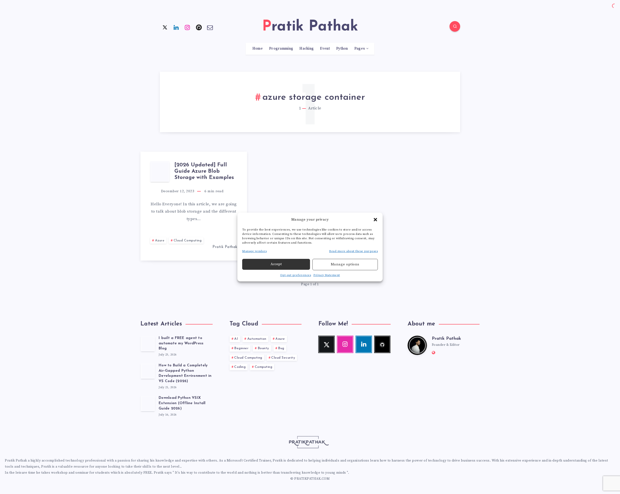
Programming (281, 48)
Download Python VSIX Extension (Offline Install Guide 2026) (182, 403)
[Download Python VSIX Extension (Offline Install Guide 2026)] (147, 403)
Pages (359, 48)
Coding (240, 367)
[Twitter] (165, 27)
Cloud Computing (188, 240)
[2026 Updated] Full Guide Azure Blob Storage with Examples (204, 171)
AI (236, 339)
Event (325, 48)
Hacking (306, 48)
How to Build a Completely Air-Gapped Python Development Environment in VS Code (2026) (185, 373)
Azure (160, 240)
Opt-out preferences (295, 275)
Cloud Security (283, 358)
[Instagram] (187, 27)
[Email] (210, 27)
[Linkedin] (176, 27)
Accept (276, 264)
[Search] (455, 26)
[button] (375, 219)
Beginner (241, 348)
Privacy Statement (326, 275)
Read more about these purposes (353, 251)
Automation (256, 339)
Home (257, 48)
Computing (263, 367)
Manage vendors (254, 251)
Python (342, 48)
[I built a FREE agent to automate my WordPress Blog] (147, 343)
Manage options (345, 264)
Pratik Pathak (446, 339)
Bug (281, 348)
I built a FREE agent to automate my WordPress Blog (181, 343)
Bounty (263, 348)
